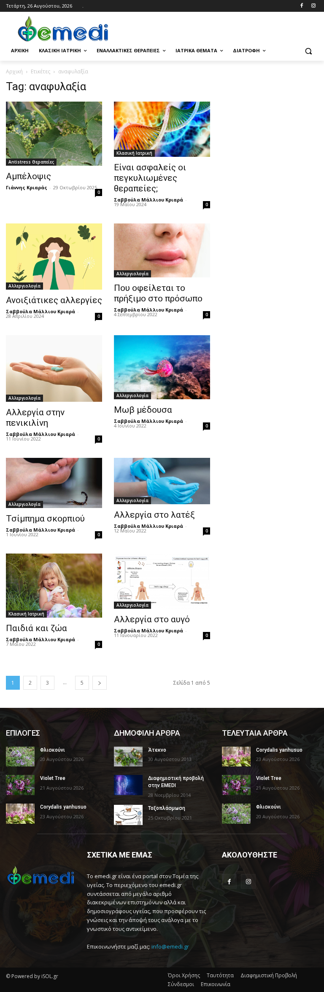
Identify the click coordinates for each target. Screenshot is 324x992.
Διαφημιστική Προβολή (268, 975)
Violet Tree (52, 778)
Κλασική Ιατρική (134, 153)
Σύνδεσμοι (181, 984)
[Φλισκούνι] (20, 757)
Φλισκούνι (52, 750)
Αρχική (14, 71)
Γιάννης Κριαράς (26, 187)
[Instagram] (313, 6)
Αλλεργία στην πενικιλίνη (35, 417)
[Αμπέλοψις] (54, 134)
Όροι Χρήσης (184, 975)
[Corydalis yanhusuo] (20, 814)
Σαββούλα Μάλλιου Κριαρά (148, 199)
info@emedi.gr (170, 946)
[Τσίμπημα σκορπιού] (54, 483)
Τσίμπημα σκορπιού (45, 518)
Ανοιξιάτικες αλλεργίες (54, 300)
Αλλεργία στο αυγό (152, 619)
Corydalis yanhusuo (63, 807)
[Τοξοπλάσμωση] (128, 815)
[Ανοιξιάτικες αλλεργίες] (54, 256)
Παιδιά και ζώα (36, 628)
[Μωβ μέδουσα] (162, 367)
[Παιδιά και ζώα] (54, 586)
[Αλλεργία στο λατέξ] (162, 481)
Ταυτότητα (220, 975)
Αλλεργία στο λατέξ (154, 515)
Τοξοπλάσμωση (166, 808)
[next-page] (99, 683)
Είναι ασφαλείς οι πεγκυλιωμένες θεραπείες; (150, 178)
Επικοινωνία (215, 984)
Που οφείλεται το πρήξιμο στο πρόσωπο (158, 293)
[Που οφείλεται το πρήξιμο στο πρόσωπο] (162, 250)
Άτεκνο (157, 750)
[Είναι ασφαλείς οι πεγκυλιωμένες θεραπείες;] (162, 129)
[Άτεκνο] (128, 757)
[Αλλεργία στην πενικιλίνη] (54, 368)
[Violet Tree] (20, 785)
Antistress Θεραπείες (31, 162)
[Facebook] (301, 6)
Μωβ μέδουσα (143, 410)
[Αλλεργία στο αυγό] (162, 581)
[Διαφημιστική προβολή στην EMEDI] (128, 785)
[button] (308, 51)
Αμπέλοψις (28, 176)
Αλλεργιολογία (24, 286)
